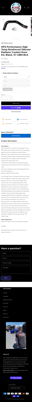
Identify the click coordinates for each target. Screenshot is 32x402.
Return (5, 310)
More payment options (16, 111)
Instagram (5, 296)
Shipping (2, 64)
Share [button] (4, 226)
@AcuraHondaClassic (9, 370)
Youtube (5, 293)
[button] (3, 7)
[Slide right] (19, 38)
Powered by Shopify (20, 399)
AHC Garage (13, 399)
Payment (5, 306)
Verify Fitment (7, 89)
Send (6, 278)
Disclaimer (5, 303)
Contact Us (6, 317)
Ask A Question (16, 136)
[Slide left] (12, 38)
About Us (5, 314)
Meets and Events (7, 300)
